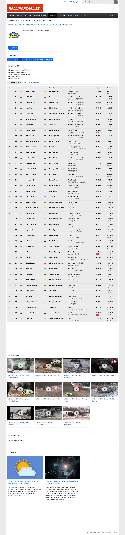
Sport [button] (112, 15)
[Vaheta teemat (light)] (66, 1)
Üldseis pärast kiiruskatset (31, 82)
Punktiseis (62, 15)
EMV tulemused (19, 24)
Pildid (76, 15)
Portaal (10, 24)
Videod (70, 15)
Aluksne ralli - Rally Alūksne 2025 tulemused (53, 24)
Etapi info (13, 48)
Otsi (116, 2)
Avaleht (12, 15)
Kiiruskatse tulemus (15, 82)
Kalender (28, 15)
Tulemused (52, 15)
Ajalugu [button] (83, 15)
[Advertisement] (81, 8)
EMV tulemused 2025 (32, 24)
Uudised (19, 15)
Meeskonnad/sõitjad (40, 15)
